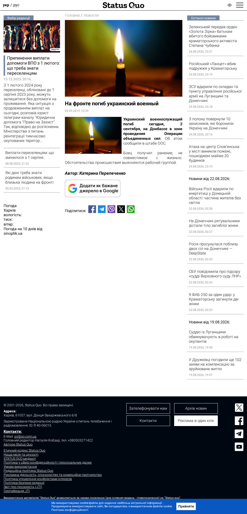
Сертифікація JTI (17, 491)
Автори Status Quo (18, 444)
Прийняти (186, 506)
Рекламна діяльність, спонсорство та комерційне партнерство (53, 475)
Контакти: (13, 431)
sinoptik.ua (13, 233)
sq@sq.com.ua (25, 436)
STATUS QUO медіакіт (20, 459)
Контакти (148, 420)
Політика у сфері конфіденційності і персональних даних (48, 462)
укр (6, 5)
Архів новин (196, 408)
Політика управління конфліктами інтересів (38, 479)
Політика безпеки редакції (24, 483)
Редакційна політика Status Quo (28, 471)
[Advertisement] (123, 233)
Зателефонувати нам (148, 408)
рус (16, 5)
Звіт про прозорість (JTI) (23, 487)
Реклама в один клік (196, 420)
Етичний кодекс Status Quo (24, 450)
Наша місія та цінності (21, 454)
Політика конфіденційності (69, 510)
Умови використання (20, 466)
